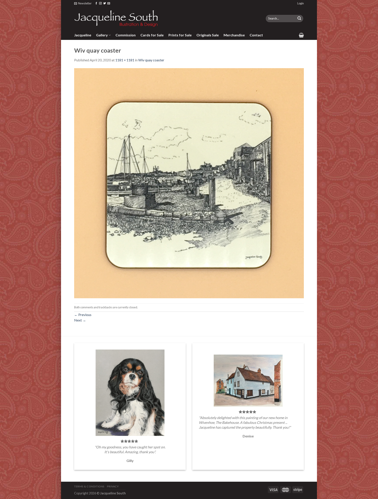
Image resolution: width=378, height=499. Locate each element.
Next (80, 320)
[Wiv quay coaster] (189, 183)
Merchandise (234, 35)
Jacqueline (82, 35)
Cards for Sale (152, 35)
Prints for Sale (180, 35)
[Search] (299, 18)
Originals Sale (207, 35)
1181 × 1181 (124, 60)
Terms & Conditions (89, 486)
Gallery (102, 35)
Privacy (113, 486)
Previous (82, 315)
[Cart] (301, 35)
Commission (126, 35)
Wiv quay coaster (151, 60)
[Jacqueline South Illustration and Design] (116, 18)
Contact (256, 35)
